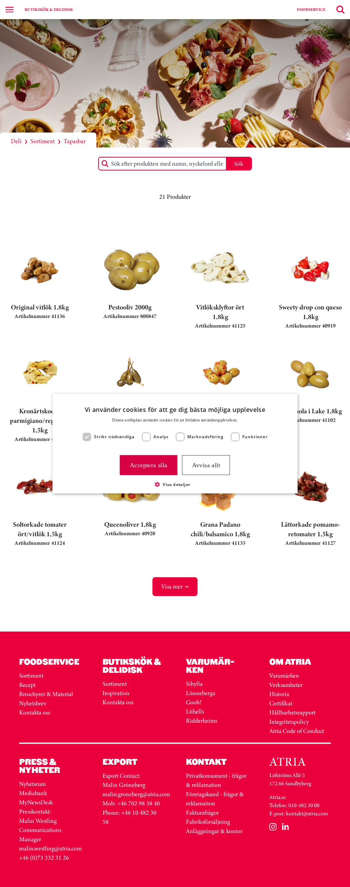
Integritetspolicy (289, 721)
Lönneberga (200, 693)
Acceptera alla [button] (148, 464)
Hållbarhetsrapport (292, 712)
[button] (175, 484)
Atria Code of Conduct (296, 730)
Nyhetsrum (32, 783)
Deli (16, 141)
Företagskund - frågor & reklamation (215, 799)
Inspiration (116, 693)
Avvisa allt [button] (206, 464)
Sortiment (42, 141)
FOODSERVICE (311, 9)
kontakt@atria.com (307, 813)
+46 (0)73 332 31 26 (44, 857)
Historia (279, 694)
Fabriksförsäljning (208, 821)
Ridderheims (201, 720)
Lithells (195, 711)
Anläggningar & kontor (214, 831)
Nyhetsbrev (32, 703)
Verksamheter (285, 684)
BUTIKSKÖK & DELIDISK (49, 9)
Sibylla (194, 683)
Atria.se (277, 797)
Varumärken (284, 675)
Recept (27, 684)
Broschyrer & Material (47, 694)
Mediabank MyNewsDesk (36, 798)
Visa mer (172, 586)
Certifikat (280, 703)
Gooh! (193, 702)
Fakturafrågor (202, 812)
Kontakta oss (34, 712)
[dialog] (175, 443)
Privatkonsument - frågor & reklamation (216, 780)
